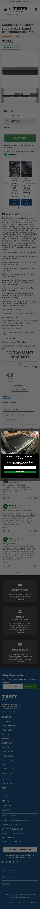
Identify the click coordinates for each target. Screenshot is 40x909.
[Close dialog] (37, 433)
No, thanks (20, 475)
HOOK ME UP (20, 472)
